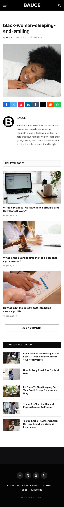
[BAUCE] (32, 5)
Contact (48, 485)
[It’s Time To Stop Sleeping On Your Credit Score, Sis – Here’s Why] (11, 391)
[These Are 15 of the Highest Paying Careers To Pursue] (11, 408)
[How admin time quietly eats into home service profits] (32, 287)
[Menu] (5, 5)
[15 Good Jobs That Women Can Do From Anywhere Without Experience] (11, 425)
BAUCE (9, 37)
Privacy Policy (31, 485)
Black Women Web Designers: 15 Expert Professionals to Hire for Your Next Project (41, 356)
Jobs (24, 490)
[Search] (59, 5)
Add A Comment (32, 328)
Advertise (13, 485)
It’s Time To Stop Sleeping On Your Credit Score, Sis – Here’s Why (40, 390)
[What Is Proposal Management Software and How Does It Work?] (32, 187)
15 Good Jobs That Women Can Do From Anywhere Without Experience (40, 424)
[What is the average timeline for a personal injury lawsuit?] (32, 237)
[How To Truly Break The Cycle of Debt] (11, 374)
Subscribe (36, 490)
